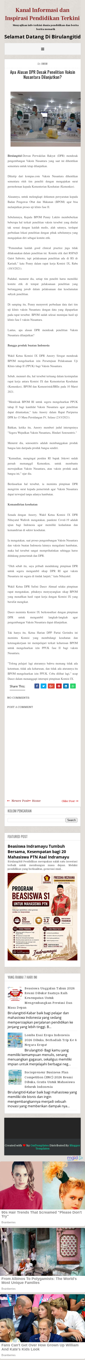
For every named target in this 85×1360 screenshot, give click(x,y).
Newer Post (20, 800)
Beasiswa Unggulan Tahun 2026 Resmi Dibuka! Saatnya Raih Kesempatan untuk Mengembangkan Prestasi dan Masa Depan (41, 998)
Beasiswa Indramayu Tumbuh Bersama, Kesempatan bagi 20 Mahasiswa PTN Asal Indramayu (38, 852)
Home (36, 800)
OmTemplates (40, 1145)
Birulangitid (15, 156)
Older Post (68, 801)
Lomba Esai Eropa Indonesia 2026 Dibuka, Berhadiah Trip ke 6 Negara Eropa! (51, 1039)
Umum (44, 63)
